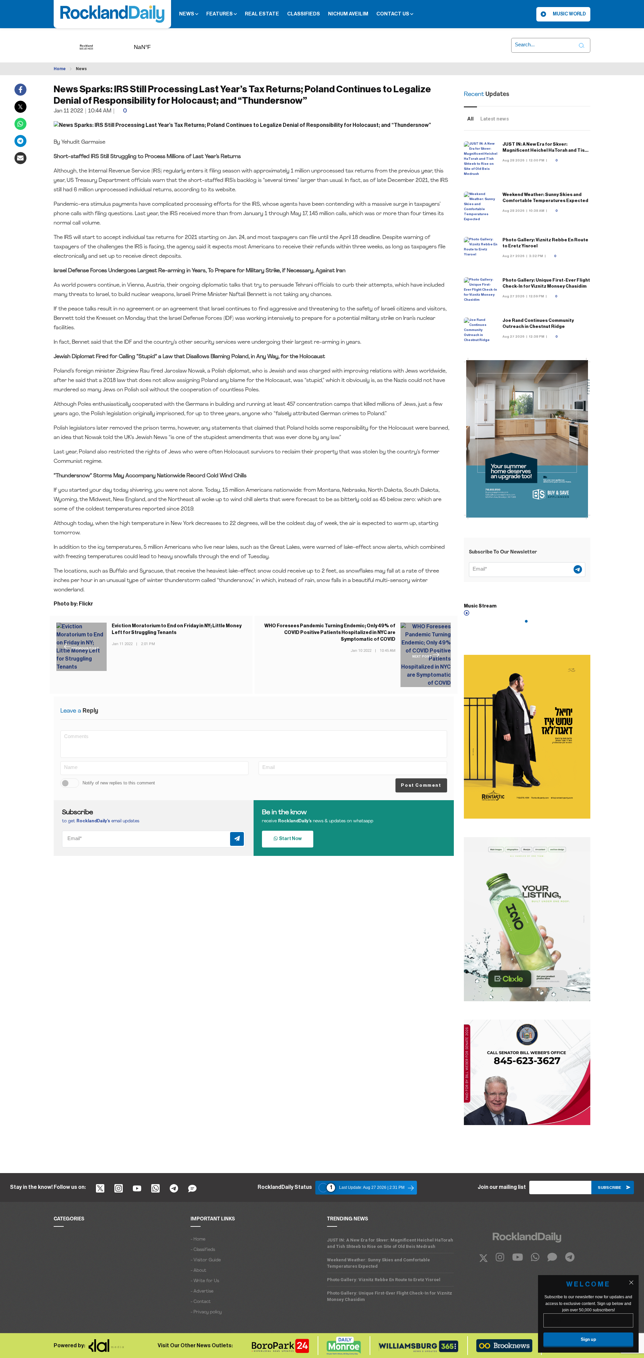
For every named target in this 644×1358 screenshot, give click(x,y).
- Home (198, 1239)
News (187, 13)
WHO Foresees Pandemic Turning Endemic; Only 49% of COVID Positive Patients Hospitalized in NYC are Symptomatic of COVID (329, 633)
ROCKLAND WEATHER (152, 45)
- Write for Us (205, 1281)
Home (60, 68)
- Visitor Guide (206, 1260)
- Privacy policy (206, 1312)
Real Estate (262, 13)
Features (220, 13)
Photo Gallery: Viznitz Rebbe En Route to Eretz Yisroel (383, 1279)
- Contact (201, 1302)
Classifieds (303, 13)
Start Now (290, 838)
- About (198, 1270)
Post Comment (421, 785)
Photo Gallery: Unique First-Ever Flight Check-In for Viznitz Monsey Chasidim (389, 1296)
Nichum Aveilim (348, 13)
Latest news (494, 119)
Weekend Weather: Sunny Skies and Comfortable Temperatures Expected (378, 1263)
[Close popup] (631, 1282)
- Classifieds (203, 1250)
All (470, 119)
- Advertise (202, 1291)
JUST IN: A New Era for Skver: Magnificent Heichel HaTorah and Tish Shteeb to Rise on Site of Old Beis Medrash (390, 1243)
